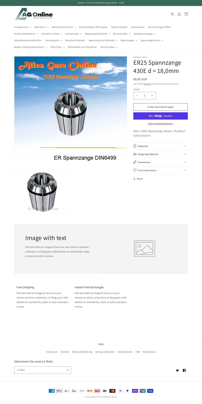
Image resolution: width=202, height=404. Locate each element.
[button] (22, 27)
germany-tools (96, 397)
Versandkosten (125, 351)
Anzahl (136, 89)
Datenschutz (149, 351)
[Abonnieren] (67, 370)
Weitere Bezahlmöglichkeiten (160, 123)
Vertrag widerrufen (105, 351)
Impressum (52, 351)
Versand (147, 84)
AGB (138, 351)
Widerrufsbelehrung (82, 351)
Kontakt (65, 351)
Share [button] (140, 178)
